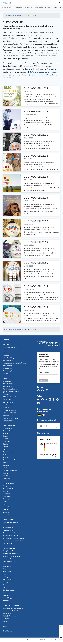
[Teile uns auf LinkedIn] (50, 399)
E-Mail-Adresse (44, 372)
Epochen (5, 569)
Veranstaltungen (8, 384)
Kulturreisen (38, 7)
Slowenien (6, 468)
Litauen (5, 449)
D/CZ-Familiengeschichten (11, 397)
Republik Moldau (8, 452)
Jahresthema (7, 381)
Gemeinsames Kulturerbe (11, 611)
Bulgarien (6, 433)
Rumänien (6, 457)
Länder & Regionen (9, 426)
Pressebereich (7, 366)
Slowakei (6, 465)
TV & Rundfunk (8, 421)
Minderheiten (7, 613)
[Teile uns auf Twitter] (39, 399)
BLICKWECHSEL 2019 (36, 176)
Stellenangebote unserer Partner (13, 538)
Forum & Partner (8, 520)
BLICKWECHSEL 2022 (36, 111)
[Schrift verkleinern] (61, 635)
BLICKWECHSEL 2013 (36, 307)
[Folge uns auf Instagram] (47, 390)
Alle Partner (6, 525)
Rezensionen (7, 512)
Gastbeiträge (7, 619)
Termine (5, 378)
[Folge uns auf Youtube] (43, 390)
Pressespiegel (7, 371)
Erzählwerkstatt (8, 405)
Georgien (6, 439)
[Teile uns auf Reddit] (58, 399)
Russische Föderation (10, 460)
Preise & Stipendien (9, 548)
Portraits (5, 582)
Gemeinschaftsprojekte (10, 522)
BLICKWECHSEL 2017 (36, 221)
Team (4, 352)
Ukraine (5, 473)
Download (6, 374)
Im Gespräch (7, 577)
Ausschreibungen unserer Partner (14, 541)
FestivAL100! (7, 400)
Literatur (19, 7)
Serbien (5, 462)
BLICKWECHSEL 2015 (36, 263)
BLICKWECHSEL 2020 (36, 155)
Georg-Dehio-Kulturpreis (11, 551)
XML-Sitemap (7, 631)
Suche (5, 626)
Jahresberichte (7, 368)
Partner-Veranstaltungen (11, 533)
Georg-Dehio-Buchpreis (10, 554)
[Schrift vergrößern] (61, 632)
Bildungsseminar (8, 402)
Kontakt (54, 640)
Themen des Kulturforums (12, 605)
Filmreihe (6, 407)
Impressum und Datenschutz (27, 640)
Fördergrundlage (8, 530)
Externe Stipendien (9, 561)
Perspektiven (7, 572)
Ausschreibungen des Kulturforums (14, 363)
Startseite (6, 340)
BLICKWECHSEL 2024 (36, 88)
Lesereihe (6, 394)
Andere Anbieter (8, 515)
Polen (4, 455)
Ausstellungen (7, 386)
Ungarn (5, 476)
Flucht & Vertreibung (9, 616)
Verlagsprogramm (7, 7)
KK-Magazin (7, 566)
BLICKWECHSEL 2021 (36, 135)
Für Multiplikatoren (44, 640)
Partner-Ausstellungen (10, 536)
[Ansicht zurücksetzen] (60, 637)
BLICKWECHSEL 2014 (36, 286)
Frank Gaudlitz (7, 559)
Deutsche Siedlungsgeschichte (13, 608)
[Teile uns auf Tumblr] (54, 399)
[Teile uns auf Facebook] (43, 399)
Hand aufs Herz (8, 579)
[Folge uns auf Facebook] (39, 390)
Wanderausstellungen (10, 389)
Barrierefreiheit (11, 640)
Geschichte (28, 7)
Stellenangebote (8, 360)
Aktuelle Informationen (10, 347)
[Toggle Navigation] (59, 2)
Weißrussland (7, 478)
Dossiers (5, 621)
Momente (6, 574)
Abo (4, 593)
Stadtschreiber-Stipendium (11, 556)
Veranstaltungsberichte (10, 418)
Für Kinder (6, 510)
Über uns (6, 345)
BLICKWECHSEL (8, 488)
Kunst (56, 7)
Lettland (5, 447)
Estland (5, 436)
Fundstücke (6, 587)
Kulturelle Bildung (8, 358)
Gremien (5, 350)
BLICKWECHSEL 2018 (36, 197)
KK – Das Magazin (9, 590)
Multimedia (6, 507)
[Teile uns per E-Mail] (39, 403)
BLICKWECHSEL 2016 (36, 242)
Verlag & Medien (8, 483)
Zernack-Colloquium (9, 413)
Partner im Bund (8, 528)
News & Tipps (7, 598)
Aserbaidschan (7, 428)
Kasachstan (6, 441)
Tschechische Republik (10, 470)
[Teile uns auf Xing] (47, 399)
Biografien (6, 601)
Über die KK (6, 595)
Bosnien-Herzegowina (10, 431)
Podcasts (48, 7)
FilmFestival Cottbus (9, 410)
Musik (5, 504)
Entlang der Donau (9, 543)
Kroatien (5, 444)
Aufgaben (6, 355)
